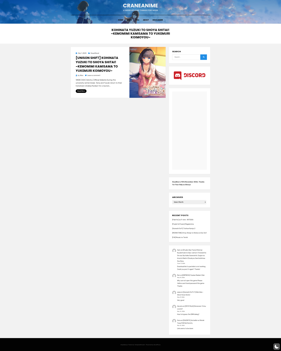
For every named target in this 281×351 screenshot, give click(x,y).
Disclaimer (158, 20)
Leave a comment (93, 75)
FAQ (137, 20)
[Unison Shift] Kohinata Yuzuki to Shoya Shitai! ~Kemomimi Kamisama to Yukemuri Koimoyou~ (97, 64)
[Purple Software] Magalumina (183, 224)
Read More (81, 91)
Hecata (179, 306)
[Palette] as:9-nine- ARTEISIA (182, 220)
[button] (276, 346)
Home (120, 20)
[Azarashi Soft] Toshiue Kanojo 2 (183, 228)
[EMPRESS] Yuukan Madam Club (193, 275)
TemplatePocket (140, 345)
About (146, 20)
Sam (178, 250)
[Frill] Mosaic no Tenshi (180, 237)
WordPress (157, 345)
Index (129, 20)
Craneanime (140, 5)
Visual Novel (95, 53)
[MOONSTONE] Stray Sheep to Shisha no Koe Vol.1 (189, 233)
